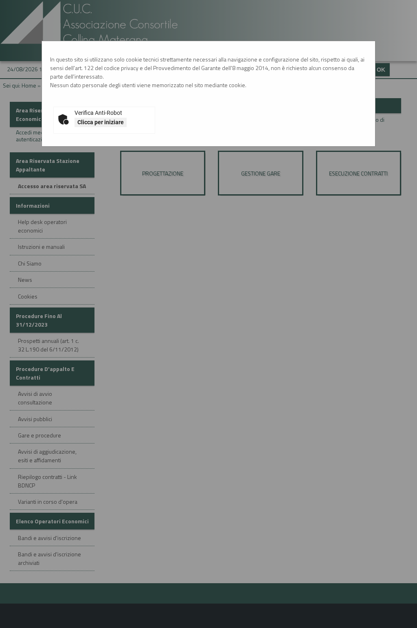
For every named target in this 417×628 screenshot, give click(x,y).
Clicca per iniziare (100, 122)
